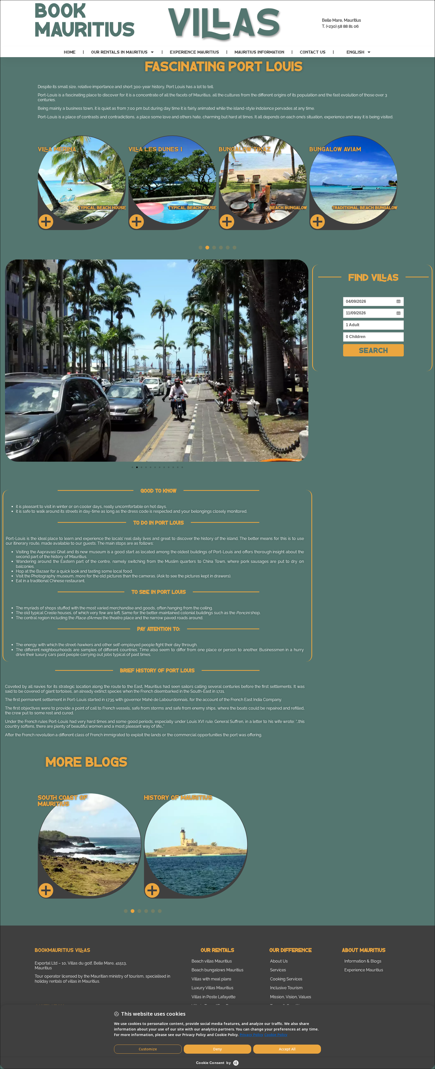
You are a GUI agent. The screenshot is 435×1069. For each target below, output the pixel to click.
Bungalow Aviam (335, 149)
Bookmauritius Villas (62, 949)
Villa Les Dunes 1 (155, 149)
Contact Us (312, 52)
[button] (200, 247)
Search (373, 350)
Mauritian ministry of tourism (117, 976)
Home (70, 52)
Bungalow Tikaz (245, 149)
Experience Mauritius (194, 52)
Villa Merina (57, 149)
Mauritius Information (259, 52)
